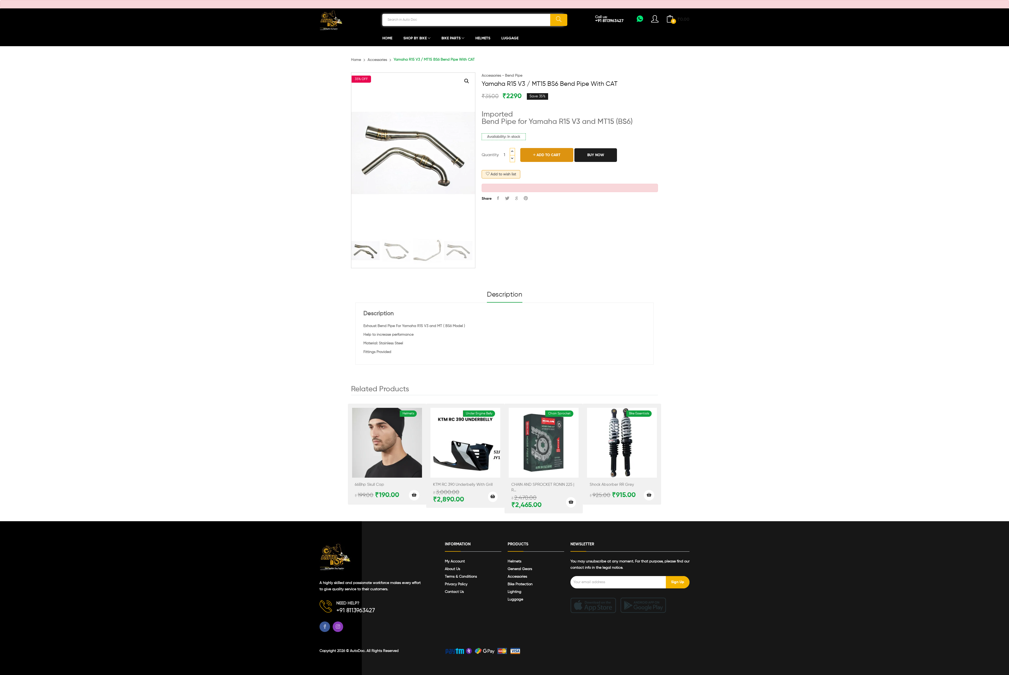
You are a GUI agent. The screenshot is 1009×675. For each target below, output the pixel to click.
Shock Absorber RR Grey (612, 485)
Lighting (514, 592)
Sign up (677, 582)
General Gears (520, 569)
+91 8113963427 (609, 21)
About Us (452, 569)
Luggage (509, 38)
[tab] (504, 297)
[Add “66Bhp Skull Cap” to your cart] (414, 495)
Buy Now (595, 155)
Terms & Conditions (461, 576)
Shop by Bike (415, 38)
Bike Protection (520, 584)
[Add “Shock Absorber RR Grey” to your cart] (649, 495)
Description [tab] (504, 294)
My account (455, 561)
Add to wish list (503, 174)
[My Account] (640, 20)
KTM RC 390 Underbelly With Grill (463, 485)
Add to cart (548, 155)
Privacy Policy (456, 584)
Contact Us (454, 592)
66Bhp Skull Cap (369, 485)
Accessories (377, 60)
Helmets (482, 38)
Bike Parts (451, 38)
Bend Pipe (513, 75)
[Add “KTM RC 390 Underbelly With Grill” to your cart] (493, 497)
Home (387, 38)
